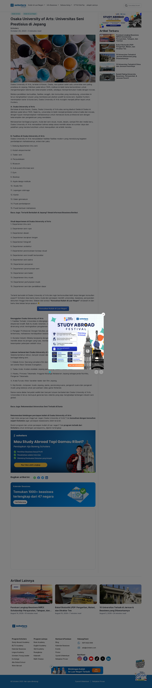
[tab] (50, 372)
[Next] (101, 372)
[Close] (103, 314)
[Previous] (96, 372)
